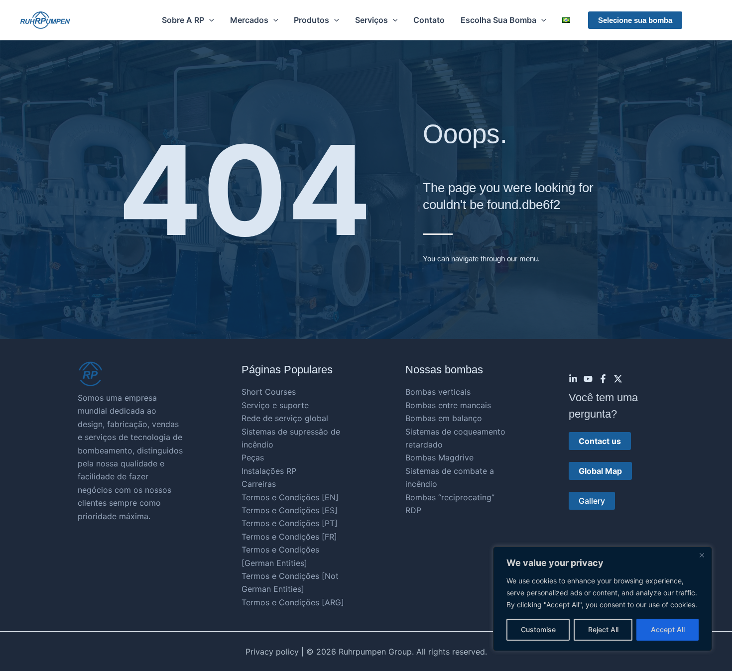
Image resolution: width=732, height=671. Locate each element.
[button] (209, 20)
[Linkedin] (573, 378)
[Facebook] (603, 378)
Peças (253, 457)
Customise (538, 629)
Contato (429, 20)
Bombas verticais (438, 392)
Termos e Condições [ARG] (293, 602)
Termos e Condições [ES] (290, 510)
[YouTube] (588, 378)
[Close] (702, 555)
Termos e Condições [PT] (290, 523)
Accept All (668, 629)
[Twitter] (617, 378)
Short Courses (269, 392)
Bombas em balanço (443, 418)
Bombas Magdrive (439, 457)
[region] (602, 599)
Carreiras (259, 484)
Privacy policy (272, 652)
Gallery (592, 501)
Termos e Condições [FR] (289, 537)
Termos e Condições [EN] (290, 497)
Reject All (603, 629)
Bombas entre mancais (448, 405)
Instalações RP (269, 471)
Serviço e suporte (275, 405)
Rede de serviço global (285, 418)
